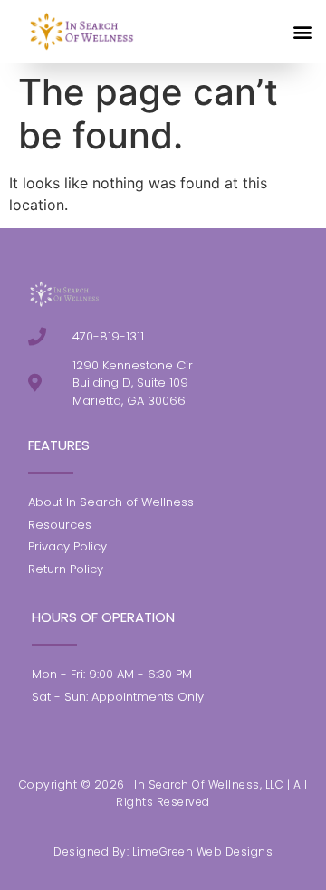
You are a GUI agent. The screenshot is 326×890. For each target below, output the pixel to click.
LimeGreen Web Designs (202, 851)
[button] (302, 31)
